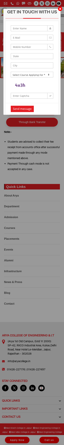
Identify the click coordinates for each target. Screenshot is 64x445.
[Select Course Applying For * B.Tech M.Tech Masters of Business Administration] (32, 74)
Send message (22, 109)
